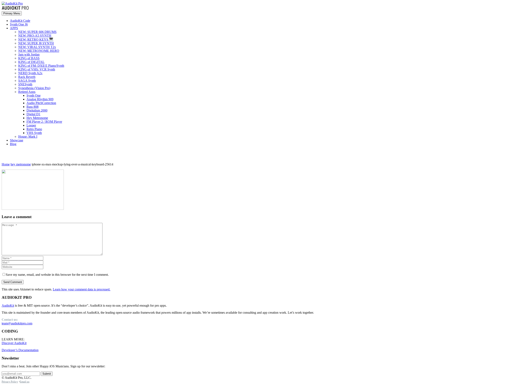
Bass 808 (32, 106)
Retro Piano (34, 129)
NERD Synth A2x (30, 73)
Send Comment (12, 282)
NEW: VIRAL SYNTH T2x (37, 47)
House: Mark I (27, 136)
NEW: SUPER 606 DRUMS (37, 32)
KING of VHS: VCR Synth (36, 69)
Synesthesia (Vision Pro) (34, 88)
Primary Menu (11, 13)
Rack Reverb (26, 77)
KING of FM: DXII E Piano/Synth (41, 65)
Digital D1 (33, 114)
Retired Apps (26, 92)
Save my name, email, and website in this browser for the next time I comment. (57, 274)
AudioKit (8, 305)
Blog (13, 144)
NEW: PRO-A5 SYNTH (34, 35)
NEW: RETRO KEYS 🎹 (35, 39)
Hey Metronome (37, 118)
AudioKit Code (20, 20)
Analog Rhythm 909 (39, 99)
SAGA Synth (27, 80)
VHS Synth (34, 133)
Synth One (33, 95)
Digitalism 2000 (36, 110)
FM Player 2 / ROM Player (44, 121)
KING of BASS (29, 58)
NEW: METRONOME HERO (38, 50)
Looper (31, 125)
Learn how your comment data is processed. (81, 289)
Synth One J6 (19, 24)
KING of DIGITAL (31, 62)
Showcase (16, 140)
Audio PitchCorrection (41, 103)
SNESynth (25, 84)
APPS (14, 28)
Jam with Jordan (29, 54)
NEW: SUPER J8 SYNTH (36, 43)
